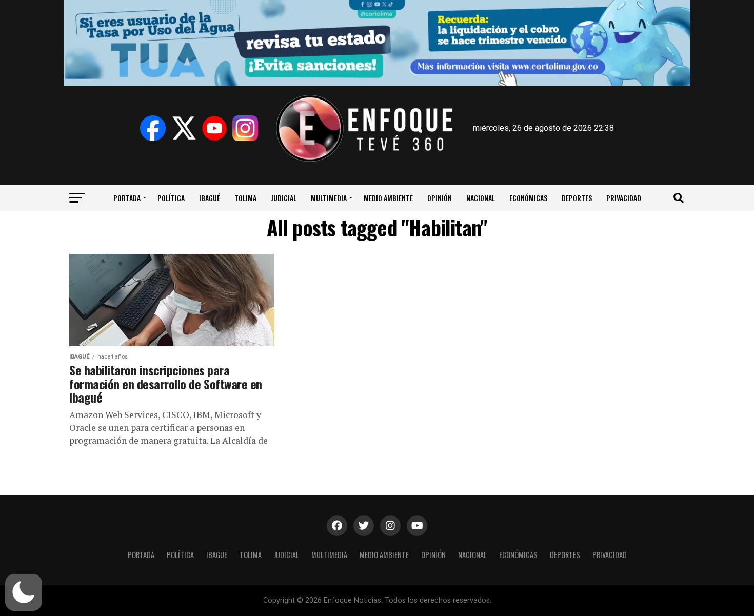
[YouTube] (214, 128)
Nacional (480, 197)
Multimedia (329, 197)
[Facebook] (153, 128)
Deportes (577, 197)
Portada (127, 197)
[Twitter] (183, 128)
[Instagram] (245, 128)
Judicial (283, 197)
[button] (23, 592)
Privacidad (623, 197)
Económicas (528, 197)
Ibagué (209, 197)
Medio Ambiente (388, 197)
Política (171, 197)
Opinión (439, 197)
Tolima (245, 197)
